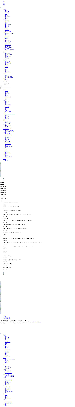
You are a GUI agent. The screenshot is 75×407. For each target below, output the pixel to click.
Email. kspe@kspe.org (37, 321)
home (4, 1)
